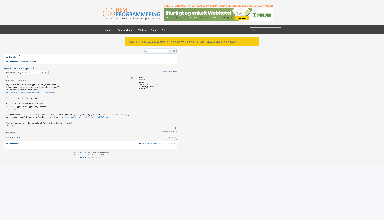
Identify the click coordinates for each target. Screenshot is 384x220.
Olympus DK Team (100, 155)
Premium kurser (126, 29)
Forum (153, 29)
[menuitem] (21, 56)
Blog (164, 29)
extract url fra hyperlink (19, 68)
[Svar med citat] (132, 78)
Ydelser (142, 29)
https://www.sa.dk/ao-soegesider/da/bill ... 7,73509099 (29, 93)
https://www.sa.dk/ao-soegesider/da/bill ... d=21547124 (84, 117)
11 (145, 82)
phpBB (82, 152)
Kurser (108, 29)
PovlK (141, 77)
